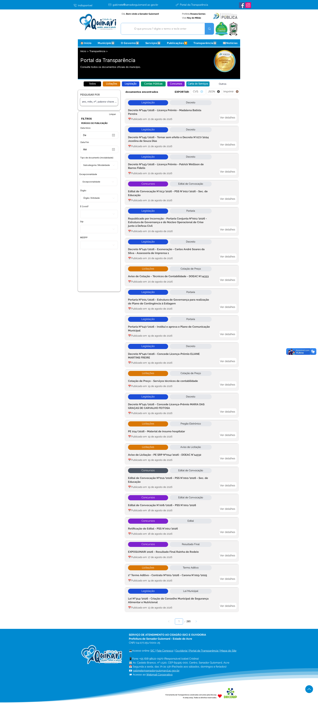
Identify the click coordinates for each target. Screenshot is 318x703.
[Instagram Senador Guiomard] (248, 5)
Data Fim (84, 142)
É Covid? (84, 207)
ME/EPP (84, 238)
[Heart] (220, 696)
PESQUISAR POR (90, 94)
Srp (81, 222)
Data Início (85, 128)
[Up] (309, 689)
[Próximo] (196, 621)
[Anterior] (169, 621)
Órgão (83, 191)
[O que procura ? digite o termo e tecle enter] (209, 29)
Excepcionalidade (88, 174)
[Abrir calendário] (113, 135)
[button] (106, 43)
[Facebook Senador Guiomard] (242, 5)
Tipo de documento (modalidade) (96, 158)
